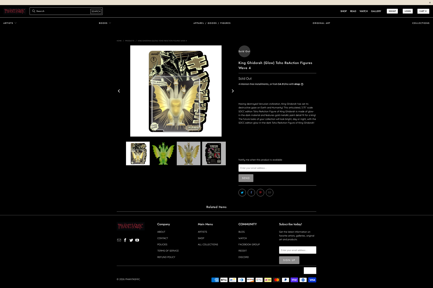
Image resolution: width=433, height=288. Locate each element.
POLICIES (162, 244)
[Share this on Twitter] (242, 192)
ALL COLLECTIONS (208, 244)
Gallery (376, 11)
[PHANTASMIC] (14, 11)
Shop (343, 11)
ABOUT (161, 231)
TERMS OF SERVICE (168, 250)
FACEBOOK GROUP (249, 244)
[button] (10, 23)
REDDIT (242, 250)
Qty (240, 129)
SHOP (201, 238)
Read (353, 11)
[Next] (232, 91)
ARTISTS (202, 231)
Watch (364, 11)
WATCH (242, 238)
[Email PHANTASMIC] (119, 240)
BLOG (241, 231)
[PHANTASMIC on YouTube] (137, 240)
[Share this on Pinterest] (260, 192)
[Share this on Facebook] (251, 192)
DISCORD (243, 257)
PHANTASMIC (132, 279)
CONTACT (162, 238)
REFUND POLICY (166, 257)
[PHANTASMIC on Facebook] (125, 240)
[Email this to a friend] (269, 192)
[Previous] (119, 91)
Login (408, 11)
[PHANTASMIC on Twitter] (131, 240)
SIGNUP (392, 11)
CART (423, 11)
